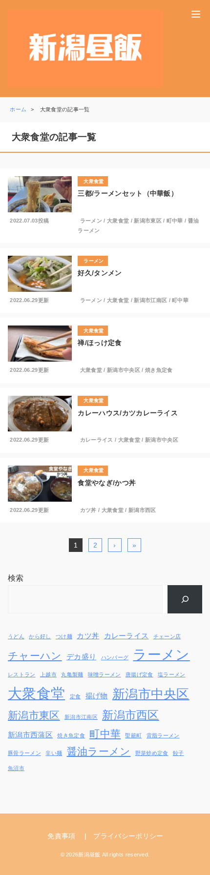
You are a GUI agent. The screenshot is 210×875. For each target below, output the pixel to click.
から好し (40, 636)
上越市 (48, 674)
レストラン (22, 674)
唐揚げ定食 (139, 674)
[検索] (185, 599)
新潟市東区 (148, 221)
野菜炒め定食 (151, 753)
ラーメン (91, 221)
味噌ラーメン (104, 674)
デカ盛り (81, 656)
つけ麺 (64, 636)
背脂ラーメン (163, 735)
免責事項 (61, 836)
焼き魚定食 (159, 370)
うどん (16, 636)
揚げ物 (96, 696)
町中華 (175, 221)
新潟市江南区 (150, 300)
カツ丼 (88, 510)
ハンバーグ (115, 657)
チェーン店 (167, 636)
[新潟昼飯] (85, 48)
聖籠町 (133, 735)
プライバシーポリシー (128, 836)
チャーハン (35, 655)
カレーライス (96, 440)
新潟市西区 (142, 510)
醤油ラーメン (99, 751)
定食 (75, 696)
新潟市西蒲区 (30, 735)
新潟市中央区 (123, 370)
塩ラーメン (172, 674)
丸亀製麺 (72, 674)
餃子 (178, 753)
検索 (16, 578)
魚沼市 (16, 768)
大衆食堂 (118, 221)
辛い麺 (53, 753)
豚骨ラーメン (24, 753)
